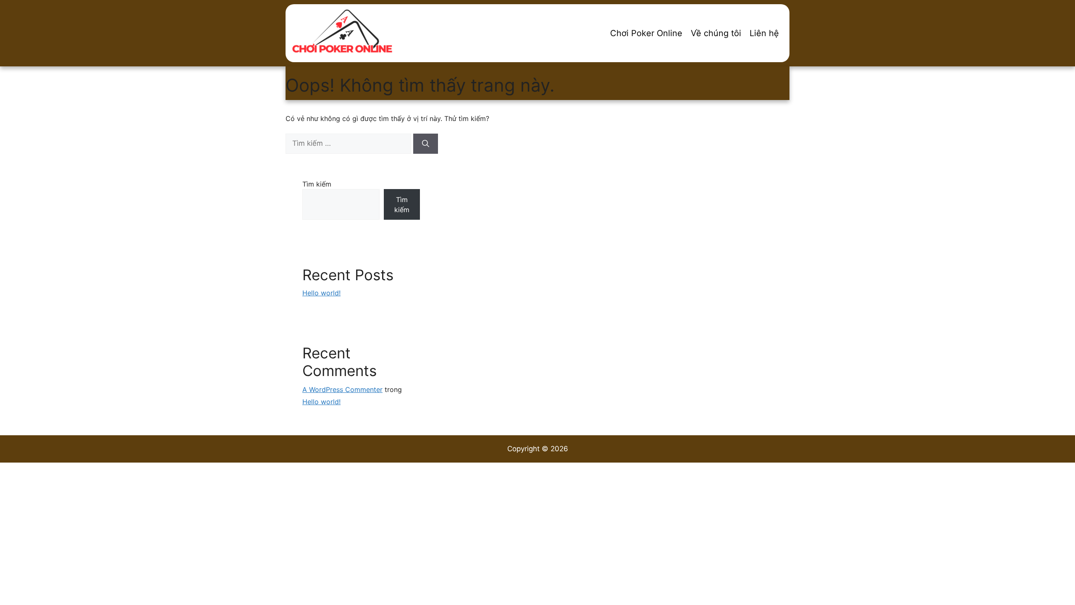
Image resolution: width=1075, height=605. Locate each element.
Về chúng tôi (716, 33)
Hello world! (321, 293)
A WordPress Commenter (342, 389)
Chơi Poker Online (646, 33)
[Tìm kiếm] (425, 144)
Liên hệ (764, 33)
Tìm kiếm (316, 184)
